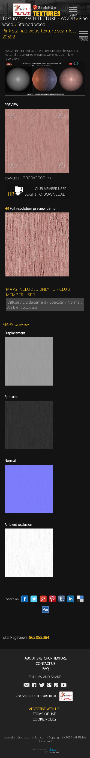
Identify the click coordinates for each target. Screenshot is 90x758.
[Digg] (45, 609)
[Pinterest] (52, 598)
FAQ (45, 668)
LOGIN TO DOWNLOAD (37, 194)
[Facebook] (24, 598)
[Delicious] (80, 598)
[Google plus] (43, 598)
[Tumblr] (61, 598)
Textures (11, 18)
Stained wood (31, 24)
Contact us (46, 663)
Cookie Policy (44, 719)
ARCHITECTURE (41, 18)
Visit (36, 696)
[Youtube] (63, 685)
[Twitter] (33, 598)
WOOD (68, 18)
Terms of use (44, 714)
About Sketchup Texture (46, 658)
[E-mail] (27, 685)
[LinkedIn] (70, 598)
